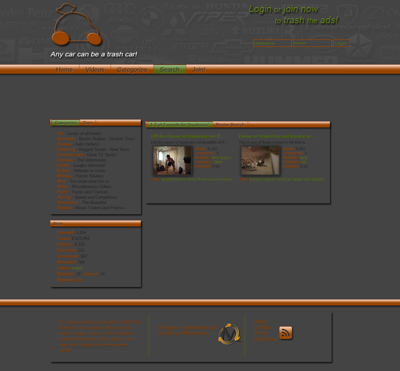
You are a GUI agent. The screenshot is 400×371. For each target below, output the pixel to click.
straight (318, 179)
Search (170, 69)
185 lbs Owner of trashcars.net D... (187, 136)
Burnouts (66, 138)
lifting (191, 179)
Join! (199, 69)
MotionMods (194, 333)
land (307, 179)
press (217, 179)
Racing (64, 197)
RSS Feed (266, 339)
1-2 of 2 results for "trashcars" (179, 124)
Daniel (255, 179)
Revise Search (230, 124)
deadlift (167, 179)
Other (63, 186)
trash (227, 179)
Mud (62, 181)
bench (206, 179)
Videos (95, 69)
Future (64, 170)
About (261, 321)
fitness (180, 179)
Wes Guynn (221, 158)
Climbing (66, 149)
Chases (65, 144)
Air (60, 133)
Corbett (268, 179)
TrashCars (284, 179)
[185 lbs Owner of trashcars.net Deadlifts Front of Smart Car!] (172, 160)
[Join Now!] (294, 25)
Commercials (70, 154)
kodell (77, 268)
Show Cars (68, 202)
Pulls (63, 192)
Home (64, 69)
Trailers (65, 207)
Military (65, 176)
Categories (132, 69)
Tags (87, 122)
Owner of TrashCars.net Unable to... (277, 136)
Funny (64, 165)
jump (298, 179)
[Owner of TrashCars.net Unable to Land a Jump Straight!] (260, 160)
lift (198, 179)
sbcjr (304, 158)
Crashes (65, 160)
